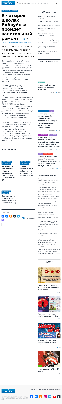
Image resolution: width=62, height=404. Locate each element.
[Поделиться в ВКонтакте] (6, 216)
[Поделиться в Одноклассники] (10, 216)
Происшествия (32, 3)
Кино (40, 366)
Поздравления (48, 153)
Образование (6, 10)
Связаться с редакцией (38, 390)
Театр (40, 311)
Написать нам (30, 218)
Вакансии (41, 82)
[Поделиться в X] (14, 216)
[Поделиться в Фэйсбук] (3, 216)
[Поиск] (17, 3)
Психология (52, 134)
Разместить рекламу (53, 390)
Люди (51, 111)
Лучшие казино (43, 3)
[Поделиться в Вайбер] (3, 220)
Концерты (41, 337)
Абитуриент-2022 (6, 161)
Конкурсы (41, 282)
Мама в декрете (43, 134)
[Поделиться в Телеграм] (18, 216)
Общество (15, 10)
